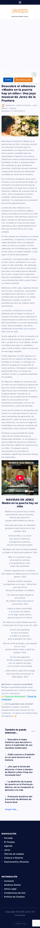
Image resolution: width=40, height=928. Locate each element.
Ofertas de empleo (14, 854)
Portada (8, 838)
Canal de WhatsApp (14, 696)
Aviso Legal (10, 889)
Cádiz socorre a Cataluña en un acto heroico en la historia (20, 757)
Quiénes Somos (12, 885)
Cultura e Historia (23, 105)
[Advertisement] (20, 44)
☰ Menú (8, 80)
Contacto (9, 881)
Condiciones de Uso (14, 893)
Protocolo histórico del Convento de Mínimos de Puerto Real (18, 799)
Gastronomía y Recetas (16, 862)
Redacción (10, 105)
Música (5, 108)
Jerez (35, 105)
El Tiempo (9, 842)
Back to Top (21, 923)
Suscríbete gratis (23, 80)
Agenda (8, 846)
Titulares (13, 108)
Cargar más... (11, 809)
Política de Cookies (14, 897)
